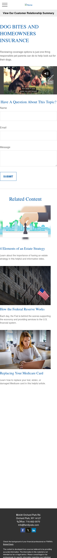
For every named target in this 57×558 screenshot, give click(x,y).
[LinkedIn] (34, 530)
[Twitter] (28, 530)
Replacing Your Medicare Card (21, 373)
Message (5, 147)
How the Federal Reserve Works (22, 309)
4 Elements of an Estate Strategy (22, 248)
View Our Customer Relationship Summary (28, 13)
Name (3, 108)
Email (3, 127)
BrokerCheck (8, 544)
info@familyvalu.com (28, 524)
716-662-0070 (33, 521)
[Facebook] (23, 530)
